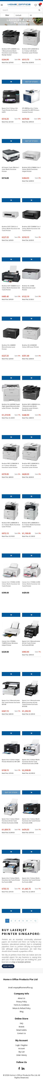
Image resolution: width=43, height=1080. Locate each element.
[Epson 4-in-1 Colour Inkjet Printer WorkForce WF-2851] (11, 748)
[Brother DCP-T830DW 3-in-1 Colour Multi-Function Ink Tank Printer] (11, 274)
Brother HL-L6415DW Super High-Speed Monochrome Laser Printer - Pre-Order (11, 406)
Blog (21, 1011)
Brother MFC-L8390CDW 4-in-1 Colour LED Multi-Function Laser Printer (30, 465)
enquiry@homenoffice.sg (22, 987)
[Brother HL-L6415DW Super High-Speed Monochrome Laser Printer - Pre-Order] (11, 392)
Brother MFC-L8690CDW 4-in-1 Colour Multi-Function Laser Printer (11, 524)
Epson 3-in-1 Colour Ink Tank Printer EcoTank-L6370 (10, 110)
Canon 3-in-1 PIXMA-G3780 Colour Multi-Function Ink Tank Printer (11, 584)
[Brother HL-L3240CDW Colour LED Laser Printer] (31, 333)
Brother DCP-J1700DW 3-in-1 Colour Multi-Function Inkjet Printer (31, 169)
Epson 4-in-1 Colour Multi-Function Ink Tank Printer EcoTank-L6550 (31, 880)
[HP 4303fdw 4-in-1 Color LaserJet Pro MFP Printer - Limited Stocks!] (31, 96)
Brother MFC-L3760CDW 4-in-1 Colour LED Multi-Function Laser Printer (10, 465)
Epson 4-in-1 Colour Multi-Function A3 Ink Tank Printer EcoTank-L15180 (31, 761)
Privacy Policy (21, 1001)
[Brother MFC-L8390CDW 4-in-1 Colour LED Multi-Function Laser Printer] (31, 452)
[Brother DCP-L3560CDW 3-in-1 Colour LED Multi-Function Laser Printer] (31, 37)
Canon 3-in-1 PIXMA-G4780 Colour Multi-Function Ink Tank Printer (31, 584)
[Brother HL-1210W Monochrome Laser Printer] (31, 274)
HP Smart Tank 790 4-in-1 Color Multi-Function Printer (10, 169)
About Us (21, 998)
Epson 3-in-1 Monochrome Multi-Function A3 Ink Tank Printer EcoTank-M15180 (31, 703)
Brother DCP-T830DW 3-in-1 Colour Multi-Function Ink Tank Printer (11, 288)
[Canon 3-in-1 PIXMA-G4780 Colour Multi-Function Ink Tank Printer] (31, 570)
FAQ (21, 1023)
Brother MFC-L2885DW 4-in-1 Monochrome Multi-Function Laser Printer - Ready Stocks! (31, 407)
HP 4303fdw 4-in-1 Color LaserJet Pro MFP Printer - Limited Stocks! (31, 110)
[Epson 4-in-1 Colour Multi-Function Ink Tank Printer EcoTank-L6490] (11, 866)
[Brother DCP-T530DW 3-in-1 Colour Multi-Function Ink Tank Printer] (31, 215)
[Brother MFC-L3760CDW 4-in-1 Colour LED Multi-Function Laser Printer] (11, 452)
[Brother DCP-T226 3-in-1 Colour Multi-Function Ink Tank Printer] (11, 215)
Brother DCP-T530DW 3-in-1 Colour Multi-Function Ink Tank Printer (31, 228)
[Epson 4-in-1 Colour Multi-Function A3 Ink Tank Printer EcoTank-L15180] (31, 748)
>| (35, 921)
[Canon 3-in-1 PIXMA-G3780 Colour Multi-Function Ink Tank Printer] (11, 570)
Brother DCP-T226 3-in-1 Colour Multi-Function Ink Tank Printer (11, 228)
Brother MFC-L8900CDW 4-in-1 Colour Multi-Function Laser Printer (31, 524)
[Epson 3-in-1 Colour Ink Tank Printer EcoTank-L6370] (11, 96)
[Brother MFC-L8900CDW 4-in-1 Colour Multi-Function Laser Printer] (31, 511)
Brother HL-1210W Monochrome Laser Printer (28, 288)
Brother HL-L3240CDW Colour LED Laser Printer (30, 346)
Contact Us (21, 1033)
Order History (21, 1055)
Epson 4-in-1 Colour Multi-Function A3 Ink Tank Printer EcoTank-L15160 (11, 821)
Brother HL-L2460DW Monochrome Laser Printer (9, 347)
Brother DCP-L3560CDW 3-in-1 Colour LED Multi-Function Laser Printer (30, 51)
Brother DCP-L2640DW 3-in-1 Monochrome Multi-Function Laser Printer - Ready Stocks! (11, 52)
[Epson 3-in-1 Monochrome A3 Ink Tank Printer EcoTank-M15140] (31, 629)
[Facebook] (19, 1068)
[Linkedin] (23, 1068)
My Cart (22, 1052)
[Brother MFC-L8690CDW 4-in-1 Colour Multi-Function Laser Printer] (11, 511)
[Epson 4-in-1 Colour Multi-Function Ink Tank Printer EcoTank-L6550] (31, 866)
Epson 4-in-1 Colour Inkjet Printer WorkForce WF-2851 (11, 760)
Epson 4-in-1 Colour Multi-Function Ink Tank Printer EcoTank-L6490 (11, 880)
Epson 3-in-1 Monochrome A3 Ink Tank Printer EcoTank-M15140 (31, 643)
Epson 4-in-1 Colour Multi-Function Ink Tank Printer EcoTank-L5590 (31, 821)
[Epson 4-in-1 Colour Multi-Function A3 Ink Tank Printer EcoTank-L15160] (11, 807)
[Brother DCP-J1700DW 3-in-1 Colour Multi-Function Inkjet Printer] (31, 155)
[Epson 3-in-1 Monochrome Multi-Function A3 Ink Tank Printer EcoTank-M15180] (31, 688)
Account (21, 1048)
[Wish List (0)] (36, 5)
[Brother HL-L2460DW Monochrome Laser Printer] (11, 333)
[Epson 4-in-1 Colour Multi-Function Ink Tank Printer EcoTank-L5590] (31, 807)
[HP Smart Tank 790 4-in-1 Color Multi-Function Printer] (11, 155)
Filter (7, 15)
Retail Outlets (21, 1030)
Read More (8, 966)
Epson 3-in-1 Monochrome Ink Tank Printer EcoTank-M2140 (11, 702)
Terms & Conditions (21, 1005)
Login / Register (21, 1045)
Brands (21, 1027)
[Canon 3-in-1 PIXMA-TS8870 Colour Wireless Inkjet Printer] (11, 629)
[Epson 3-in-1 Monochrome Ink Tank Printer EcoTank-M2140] (11, 688)
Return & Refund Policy (21, 1008)
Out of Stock (31, 82)
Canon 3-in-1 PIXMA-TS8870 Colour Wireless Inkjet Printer (10, 643)
